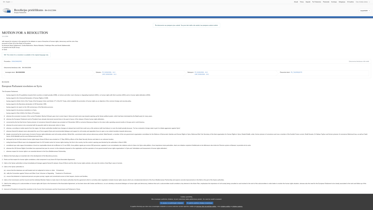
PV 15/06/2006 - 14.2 (108, 72)
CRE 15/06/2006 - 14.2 (109, 74)
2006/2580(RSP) (17, 61)
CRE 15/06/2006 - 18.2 (202, 74)
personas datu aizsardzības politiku (206, 206)
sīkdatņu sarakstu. (237, 206)
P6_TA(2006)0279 (296, 72)
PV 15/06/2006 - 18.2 (201, 72)
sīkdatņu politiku (225, 206)
